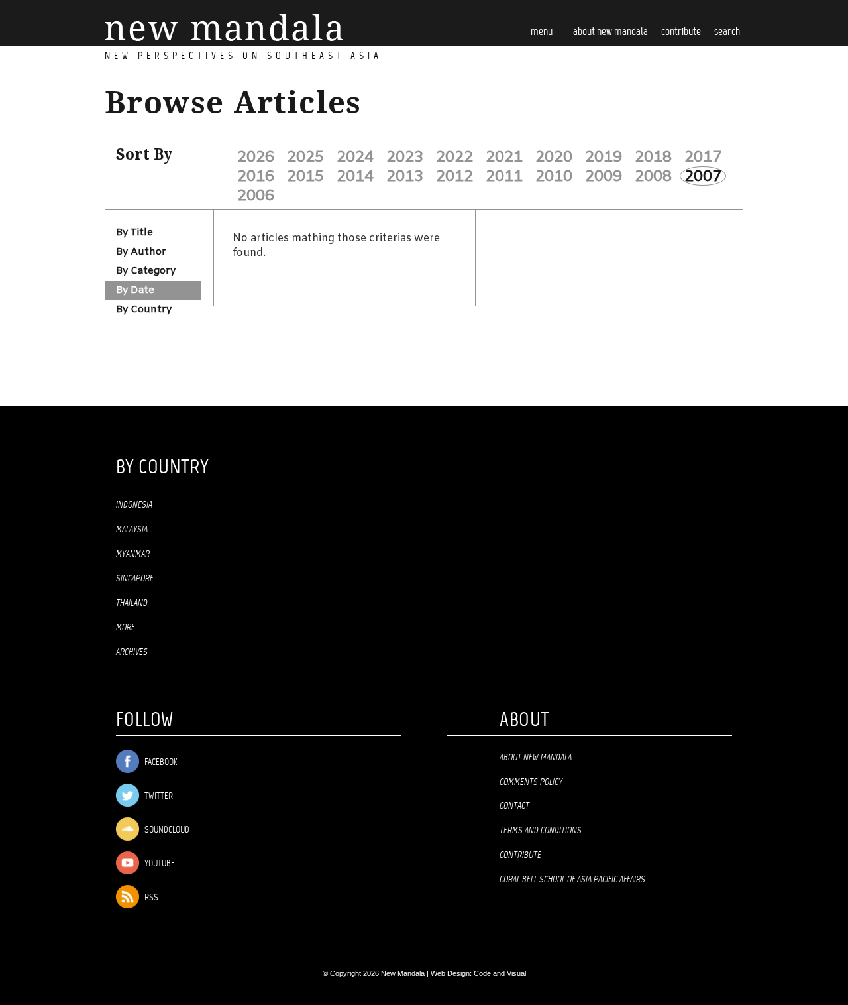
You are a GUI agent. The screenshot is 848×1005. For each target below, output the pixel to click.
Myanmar (133, 554)
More (125, 627)
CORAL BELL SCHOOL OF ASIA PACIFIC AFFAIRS (572, 879)
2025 (305, 157)
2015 (305, 176)
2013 (404, 176)
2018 (653, 157)
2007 (702, 176)
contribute (681, 32)
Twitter (157, 796)
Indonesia (134, 505)
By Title (134, 232)
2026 (255, 157)
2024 (355, 157)
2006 (255, 195)
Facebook (159, 763)
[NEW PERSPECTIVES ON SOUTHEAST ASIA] (224, 27)
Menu (543, 32)
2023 (404, 157)
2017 (702, 157)
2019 (603, 157)
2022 (454, 157)
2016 (255, 176)
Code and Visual (500, 973)
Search (727, 32)
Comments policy (531, 782)
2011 (504, 176)
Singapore (135, 578)
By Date (135, 290)
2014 (355, 176)
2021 (504, 157)
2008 (653, 176)
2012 (454, 176)
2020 (553, 157)
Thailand (132, 603)
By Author (141, 252)
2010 (553, 176)
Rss (150, 898)
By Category (146, 271)
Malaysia (132, 529)
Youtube (158, 864)
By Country (144, 309)
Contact (514, 806)
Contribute (520, 855)
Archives (132, 652)
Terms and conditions (541, 830)
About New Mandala (610, 32)
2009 (603, 176)
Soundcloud (165, 830)
